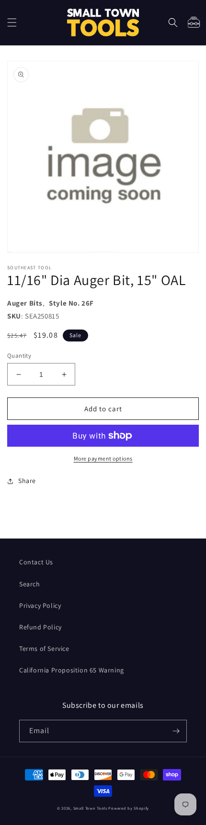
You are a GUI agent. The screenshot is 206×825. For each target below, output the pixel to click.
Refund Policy (40, 627)
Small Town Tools (90, 808)
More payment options (103, 458)
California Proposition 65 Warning (71, 670)
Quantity (19, 356)
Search (29, 584)
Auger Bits (25, 303)
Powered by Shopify (128, 808)
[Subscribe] (175, 731)
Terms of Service (44, 648)
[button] (12, 22)
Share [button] (27, 480)
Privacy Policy (40, 605)
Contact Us (36, 562)
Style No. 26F (71, 303)
